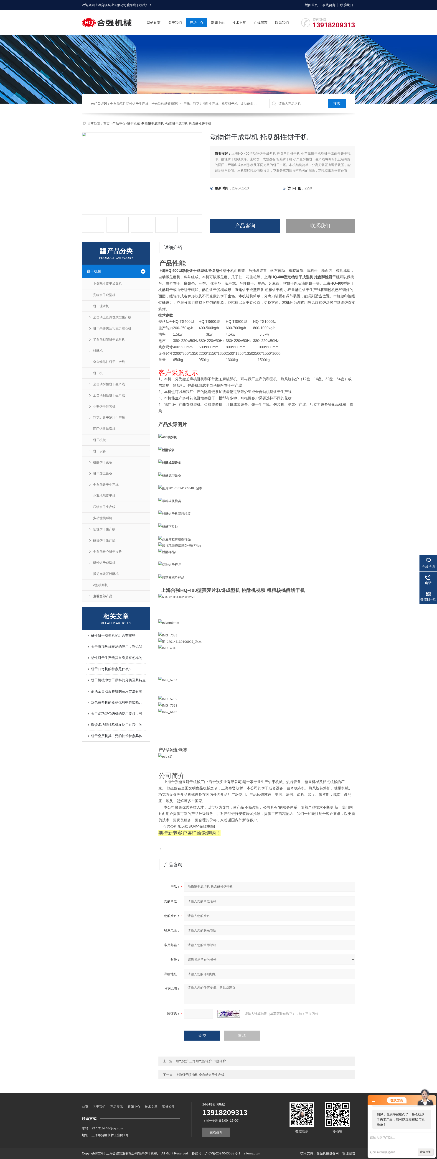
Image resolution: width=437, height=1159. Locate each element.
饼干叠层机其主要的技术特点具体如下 (118, 736)
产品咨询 (245, 226)
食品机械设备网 (327, 1153)
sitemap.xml (252, 1153)
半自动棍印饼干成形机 (109, 339)
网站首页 (153, 23)
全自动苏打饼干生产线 (109, 362)
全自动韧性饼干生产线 (109, 395)
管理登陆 (348, 1153)
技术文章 (239, 23)
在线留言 (329, 5)
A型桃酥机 (100, 585)
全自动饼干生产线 (106, 484)
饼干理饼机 (101, 306)
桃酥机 (98, 350)
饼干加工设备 (102, 473)
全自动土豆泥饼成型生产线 (112, 317)
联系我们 (346, 5)
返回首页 (311, 5)
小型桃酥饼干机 (104, 496)
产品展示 (116, 1106)
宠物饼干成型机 (104, 295)
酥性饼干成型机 (104, 562)
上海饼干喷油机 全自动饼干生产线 (200, 1075)
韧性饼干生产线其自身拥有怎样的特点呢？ (118, 658)
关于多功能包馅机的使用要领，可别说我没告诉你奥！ (118, 713)
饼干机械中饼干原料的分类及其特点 (118, 680)
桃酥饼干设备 (102, 462)
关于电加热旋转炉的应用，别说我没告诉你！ (118, 646)
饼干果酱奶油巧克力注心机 (112, 328)
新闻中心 (218, 23)
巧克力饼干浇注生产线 (109, 417)
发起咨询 (425, 1152)
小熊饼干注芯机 (104, 406)
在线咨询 (216, 1132)
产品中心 (196, 23)
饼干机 (98, 373)
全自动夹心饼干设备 (107, 551)
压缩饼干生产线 (104, 507)
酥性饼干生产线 (104, 540)
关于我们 (175, 23)
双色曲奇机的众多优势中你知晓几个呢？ (118, 702)
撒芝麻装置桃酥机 (106, 574)
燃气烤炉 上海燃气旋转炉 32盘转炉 (201, 1061)
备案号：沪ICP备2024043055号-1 (216, 1153)
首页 (107, 123)
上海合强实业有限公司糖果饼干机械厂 (122, 5)
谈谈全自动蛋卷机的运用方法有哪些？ (118, 691)
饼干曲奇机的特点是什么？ (111, 669)
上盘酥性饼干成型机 (107, 284)
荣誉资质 (168, 1106)
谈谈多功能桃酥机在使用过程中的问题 (118, 725)
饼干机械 (133, 123)
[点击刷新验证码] (228, 1014)
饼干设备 (99, 451)
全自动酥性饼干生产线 (109, 384)
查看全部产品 (102, 596)
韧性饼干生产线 (104, 529)
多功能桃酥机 (102, 518)
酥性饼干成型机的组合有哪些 (113, 635)
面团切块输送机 (104, 429)
